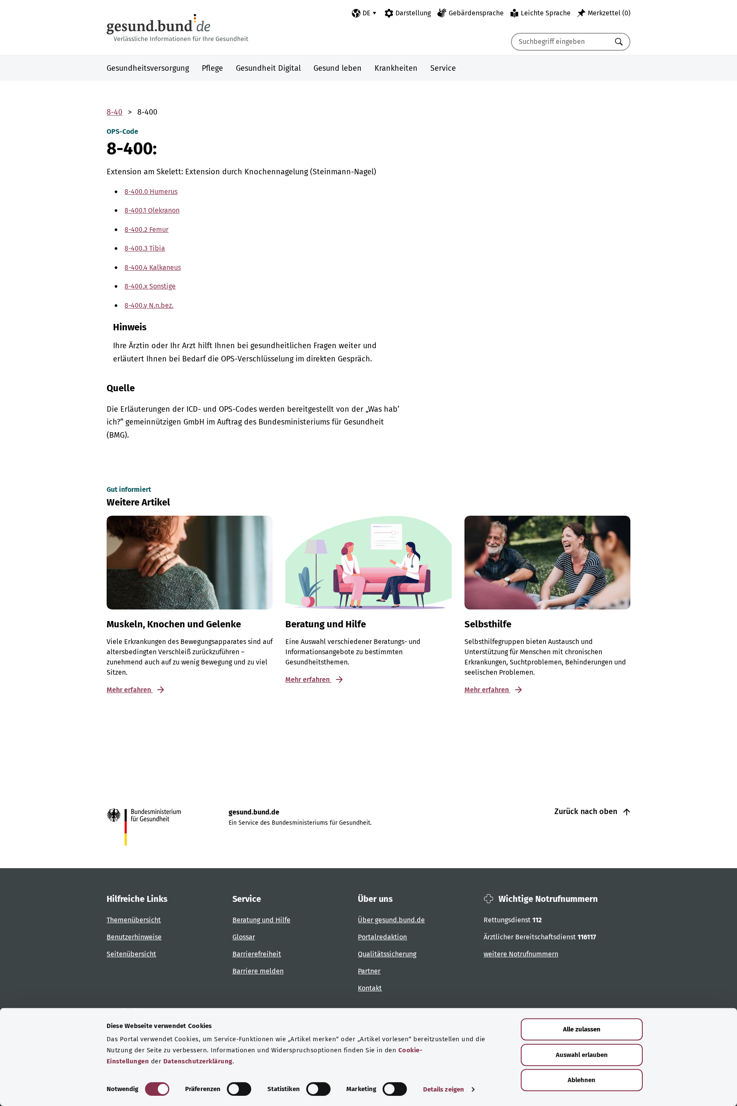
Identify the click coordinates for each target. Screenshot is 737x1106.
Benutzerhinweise (134, 937)
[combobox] (560, 42)
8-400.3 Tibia (145, 248)
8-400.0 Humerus (151, 192)
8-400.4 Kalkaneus (153, 267)
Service (443, 68)
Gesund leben (337, 68)
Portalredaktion (382, 937)
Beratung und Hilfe (261, 920)
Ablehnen (581, 1080)
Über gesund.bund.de (391, 920)
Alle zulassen (582, 1029)
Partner (369, 971)
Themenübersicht (134, 920)
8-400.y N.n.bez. (149, 305)
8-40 (114, 112)
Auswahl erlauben (582, 1055)
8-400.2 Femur (146, 229)
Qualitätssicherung (387, 954)
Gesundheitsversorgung (148, 68)
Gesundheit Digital (268, 68)
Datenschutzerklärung (197, 1061)
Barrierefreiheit (256, 954)
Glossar (243, 937)
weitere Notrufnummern (521, 954)
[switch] (239, 1089)
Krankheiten (396, 68)
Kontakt (370, 988)
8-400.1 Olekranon (152, 210)
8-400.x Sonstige (150, 286)
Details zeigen (443, 1089)
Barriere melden (258, 971)
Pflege (212, 68)
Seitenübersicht (131, 954)
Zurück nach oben (586, 811)
